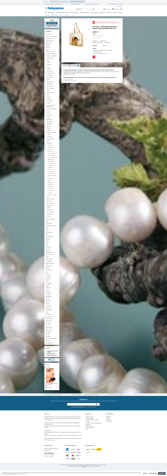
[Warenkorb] (121, 9)
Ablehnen (145, 473)
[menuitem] (119, 6)
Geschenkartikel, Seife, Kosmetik (77, 1)
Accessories (48, 336)
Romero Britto (50, 83)
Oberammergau (49, 343)
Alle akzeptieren (153, 473)
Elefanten (49, 68)
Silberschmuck (49, 327)
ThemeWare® (96, 466)
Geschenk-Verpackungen (51, 338)
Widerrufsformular (90, 427)
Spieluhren (48, 239)
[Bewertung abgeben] (106, 30)
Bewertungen (75, 65)
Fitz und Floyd (50, 71)
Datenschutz (109, 419)
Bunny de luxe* (50, 203)
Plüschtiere (48, 305)
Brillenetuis (49, 99)
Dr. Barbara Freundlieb (52, 56)
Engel (48, 60)
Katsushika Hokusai (51, 171)
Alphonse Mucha (50, 184)
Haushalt (48, 285)
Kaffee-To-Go (50, 115)
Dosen (48, 111)
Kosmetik (48, 47)
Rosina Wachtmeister (51, 53)
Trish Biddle (49, 145)
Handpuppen (49, 307)
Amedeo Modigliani (51, 161)
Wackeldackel (49, 309)
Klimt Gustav (49, 75)
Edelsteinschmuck (50, 40)
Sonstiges (49, 180)
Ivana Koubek (50, 86)
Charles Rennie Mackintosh (52, 157)
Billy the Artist (50, 92)
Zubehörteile (49, 192)
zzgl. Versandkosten (100, 35)
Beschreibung (65, 65)
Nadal (48, 79)
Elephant (49, 207)
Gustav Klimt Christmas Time (51, 176)
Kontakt (87, 421)
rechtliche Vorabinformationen (92, 419)
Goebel (47, 49)
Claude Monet (50, 186)
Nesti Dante (48, 323)
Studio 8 (48, 216)
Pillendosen (49, 119)
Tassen (48, 66)
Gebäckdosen (50, 123)
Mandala (49, 126)
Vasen (48, 94)
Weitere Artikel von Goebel (70, 80)
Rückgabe (88, 424)
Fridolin (47, 241)
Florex (47, 234)
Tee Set (48, 90)
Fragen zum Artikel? (98, 42)
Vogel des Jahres (50, 138)
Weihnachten (49, 34)
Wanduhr (49, 113)
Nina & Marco (50, 121)
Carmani (47, 303)
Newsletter (108, 416)
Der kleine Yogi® (50, 199)
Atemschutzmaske (50, 236)
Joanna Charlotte (50, 147)
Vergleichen (96, 41)
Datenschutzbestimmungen (77, 406)
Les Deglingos (49, 283)
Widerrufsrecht (89, 426)
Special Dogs (49, 201)
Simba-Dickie (48, 320)
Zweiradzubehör (49, 252)
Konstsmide (48, 301)
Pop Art (48, 141)
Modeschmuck (49, 42)
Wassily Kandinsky (50, 159)
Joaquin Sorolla (50, 178)
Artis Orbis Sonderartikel (52, 194)
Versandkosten (80, 464)
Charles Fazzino (50, 73)
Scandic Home (50, 101)
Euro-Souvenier (49, 316)
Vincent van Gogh (50, 190)
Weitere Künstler (50, 151)
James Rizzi (49, 64)
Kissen (47, 245)
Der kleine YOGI (50, 81)
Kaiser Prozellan (50, 51)
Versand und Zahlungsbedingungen (94, 423)
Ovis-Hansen (48, 276)
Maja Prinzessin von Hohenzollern (51, 106)
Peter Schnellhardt (51, 88)
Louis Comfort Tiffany (51, 153)
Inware (47, 243)
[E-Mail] (94, 57)
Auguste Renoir (50, 188)
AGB (87, 429)
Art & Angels (49, 149)
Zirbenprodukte (49, 232)
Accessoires (49, 136)
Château (48, 134)
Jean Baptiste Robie (51, 173)
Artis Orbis (49, 143)
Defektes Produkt (89, 416)
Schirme (48, 103)
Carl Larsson (49, 169)
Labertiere (48, 274)
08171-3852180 (48, 453)
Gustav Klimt (50, 182)
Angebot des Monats (51, 132)
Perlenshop (45, 1)
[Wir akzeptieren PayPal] (52, 360)
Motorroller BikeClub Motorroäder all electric (59, 1)
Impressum (108, 421)
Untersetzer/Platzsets (51, 108)
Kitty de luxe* (50, 205)
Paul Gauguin (49, 165)
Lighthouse (49, 130)
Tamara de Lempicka (51, 155)
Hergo (47, 312)
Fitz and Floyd (50, 214)
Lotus (48, 196)
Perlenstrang (48, 329)
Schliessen (48, 340)
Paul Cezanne (50, 167)
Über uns (108, 418)
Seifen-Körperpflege (50, 219)
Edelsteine (48, 45)
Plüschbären (48, 314)
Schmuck (49, 128)
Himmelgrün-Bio (49, 318)
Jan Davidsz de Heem (51, 163)
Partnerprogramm (90, 418)
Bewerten (108, 42)
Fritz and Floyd (49, 223)
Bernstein (48, 334)
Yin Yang (49, 96)
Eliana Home (49, 209)
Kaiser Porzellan (50, 211)
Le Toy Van (48, 325)
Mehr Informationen (21, 474)
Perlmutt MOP (49, 332)
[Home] (45, 12)
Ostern (48, 62)
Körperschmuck (49, 38)
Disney (47, 221)
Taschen (48, 117)
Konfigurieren (162, 473)
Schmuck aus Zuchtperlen (51, 36)
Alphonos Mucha (50, 58)
